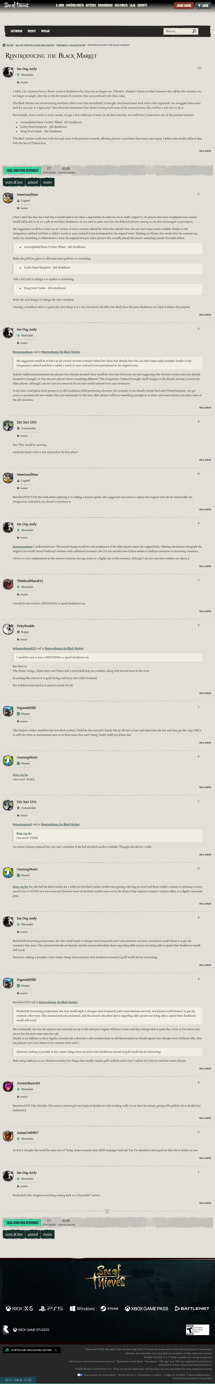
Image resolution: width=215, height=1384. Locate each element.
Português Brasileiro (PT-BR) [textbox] (31, 1350)
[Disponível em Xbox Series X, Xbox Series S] (19, 1309)
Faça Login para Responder (22, 170)
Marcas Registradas (198, 1374)
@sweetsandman (23, 352)
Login (205, 5)
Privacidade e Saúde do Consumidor (192, 1378)
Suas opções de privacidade (99, 1374)
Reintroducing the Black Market (61, 352)
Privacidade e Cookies (149, 1374)
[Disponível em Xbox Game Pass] (146, 1309)
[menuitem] (60, 5)
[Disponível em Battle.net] (192, 1309)
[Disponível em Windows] (82, 1309)
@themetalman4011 (24, 648)
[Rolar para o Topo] (7, 1380)
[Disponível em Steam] (109, 1309)
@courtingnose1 (22, 824)
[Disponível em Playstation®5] (51, 1309)
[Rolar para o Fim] (30, 1380)
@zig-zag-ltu (20, 775)
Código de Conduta (174, 1374)
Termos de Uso (126, 1374)
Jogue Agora (184, 5)
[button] (32, 1350)
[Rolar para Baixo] (25, 1380)
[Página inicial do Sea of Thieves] (17, 5)
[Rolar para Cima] (11, 1380)
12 (199, 68)
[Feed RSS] (5, 45)
